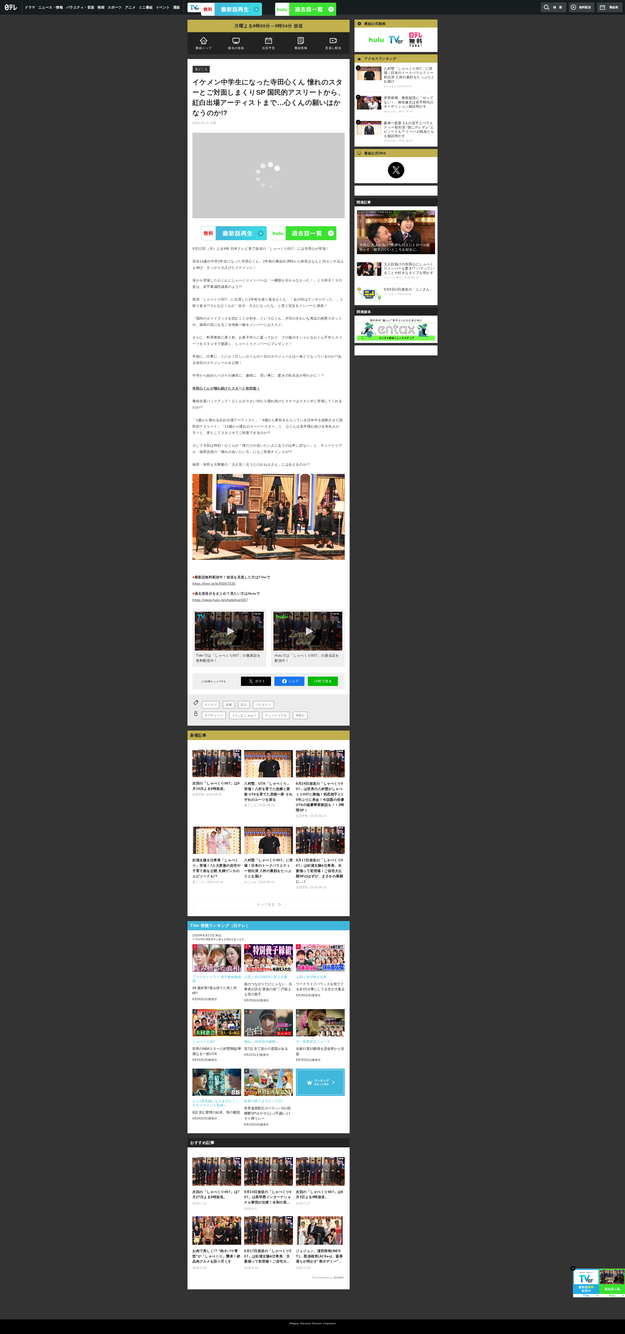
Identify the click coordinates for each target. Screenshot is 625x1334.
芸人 (244, 704)
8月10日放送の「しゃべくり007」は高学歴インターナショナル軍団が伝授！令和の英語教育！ (268, 1197)
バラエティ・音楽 (80, 7)
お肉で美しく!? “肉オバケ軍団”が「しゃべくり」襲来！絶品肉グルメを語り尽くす (216, 1256)
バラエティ (263, 704)
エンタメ (211, 704)
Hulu (303, 233)
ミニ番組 (146, 7)
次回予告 (268, 48)
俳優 (229, 704)
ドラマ (30, 7)
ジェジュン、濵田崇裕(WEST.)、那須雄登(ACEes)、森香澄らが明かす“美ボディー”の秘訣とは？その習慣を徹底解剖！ (319, 1256)
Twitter (396, 170)
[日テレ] (11, 7)
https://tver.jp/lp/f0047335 (213, 583)
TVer (234, 233)
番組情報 (300, 48)
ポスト (260, 681)
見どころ (201, 69)
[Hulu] (305, 9)
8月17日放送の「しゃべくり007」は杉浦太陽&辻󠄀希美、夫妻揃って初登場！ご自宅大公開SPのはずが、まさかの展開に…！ (268, 1256)
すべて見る (266, 904)
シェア (293, 681)
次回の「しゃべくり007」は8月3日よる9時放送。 (319, 1194)
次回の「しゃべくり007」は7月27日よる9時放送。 (216, 1194)
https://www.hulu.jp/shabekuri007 (220, 600)
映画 (101, 7)
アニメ (130, 7)
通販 (176, 7)
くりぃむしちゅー (244, 715)
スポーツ (115, 7)
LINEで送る (323, 681)
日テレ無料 (415, 39)
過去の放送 (236, 48)
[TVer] (231, 9)
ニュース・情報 (50, 7)
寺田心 (300, 715)
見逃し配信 (333, 48)
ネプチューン (214, 715)
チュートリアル (276, 715)
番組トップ (204, 48)
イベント (163, 7)
